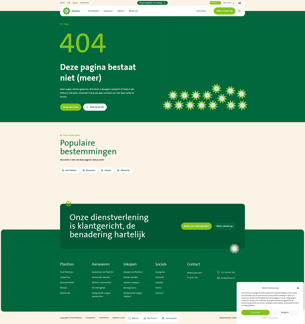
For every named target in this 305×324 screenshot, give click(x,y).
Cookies (264, 318)
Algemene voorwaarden (121, 318)
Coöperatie (65, 277)
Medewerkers (84, 3)
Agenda (75, 3)
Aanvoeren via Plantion (102, 272)
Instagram (160, 272)
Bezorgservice (130, 288)
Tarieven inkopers (132, 282)
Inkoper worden (131, 277)
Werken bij (133, 11)
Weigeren (285, 312)
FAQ (69, 3)
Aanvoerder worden (101, 277)
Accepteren (255, 312)
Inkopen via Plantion (133, 272)
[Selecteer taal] (241, 3)
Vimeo (158, 288)
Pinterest (159, 293)
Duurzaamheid (67, 282)
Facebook (159, 277)
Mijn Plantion (228, 3)
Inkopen (120, 11)
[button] (298, 288)
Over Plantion (93, 11)
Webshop (214, 3)
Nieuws (62, 3)
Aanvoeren (108, 11)
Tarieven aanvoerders (101, 282)
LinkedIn (159, 282)
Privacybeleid (273, 318)
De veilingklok (98, 288)
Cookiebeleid (104, 318)
